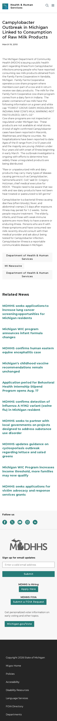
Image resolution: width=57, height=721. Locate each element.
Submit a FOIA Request (28, 601)
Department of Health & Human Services (27, 257)
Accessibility (12, 682)
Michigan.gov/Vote (19, 624)
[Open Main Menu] (53, 5)
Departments (14, 714)
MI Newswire (13, 266)
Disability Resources (17, 690)
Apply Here (28, 589)
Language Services (17, 698)
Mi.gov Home (13, 665)
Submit (28, 574)
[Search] (47, 5)
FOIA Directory (14, 706)
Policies (10, 673)
